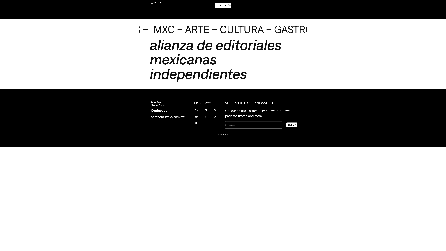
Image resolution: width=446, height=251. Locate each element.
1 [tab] (223, 21)
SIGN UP (292, 125)
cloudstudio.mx (223, 134)
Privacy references (159, 105)
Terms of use (156, 102)
